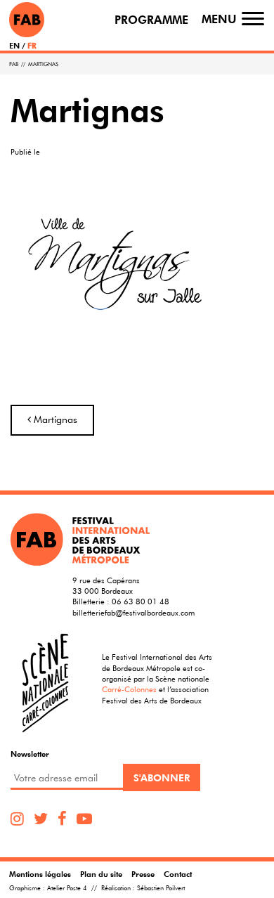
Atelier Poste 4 (67, 888)
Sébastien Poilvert (161, 888)
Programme (151, 20)
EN (14, 45)
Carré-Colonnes (129, 689)
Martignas (54, 419)
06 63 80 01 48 (140, 601)
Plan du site (101, 873)
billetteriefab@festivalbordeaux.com (133, 612)
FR (32, 45)
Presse (143, 873)
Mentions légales (40, 873)
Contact (178, 873)
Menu (219, 19)
